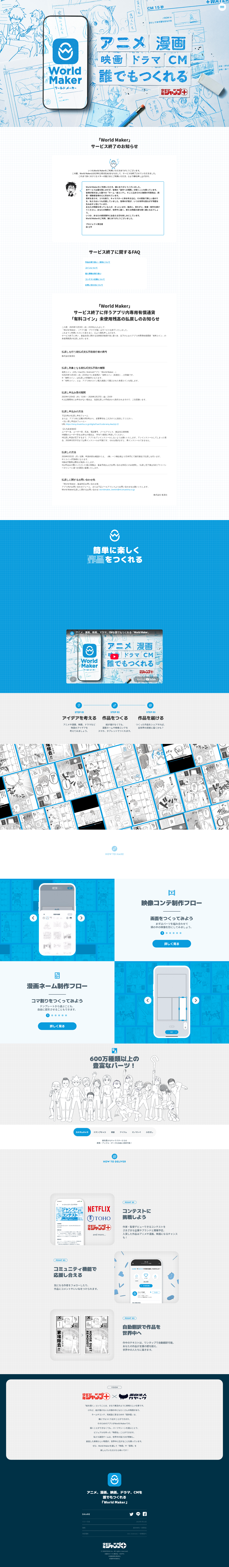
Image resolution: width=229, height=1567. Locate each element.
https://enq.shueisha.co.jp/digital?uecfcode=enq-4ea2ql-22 (90, 424)
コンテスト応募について (95, 279)
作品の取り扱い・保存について (97, 262)
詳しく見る (171, 944)
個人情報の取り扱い (93, 273)
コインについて (91, 268)
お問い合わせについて (94, 285)
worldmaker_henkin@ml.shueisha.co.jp (117, 489)
